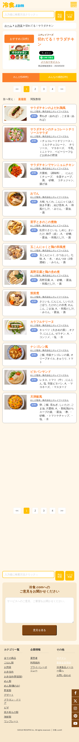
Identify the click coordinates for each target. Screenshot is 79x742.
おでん (34, 193)
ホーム (8, 25)
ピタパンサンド (40, 371)
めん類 (7, 681)
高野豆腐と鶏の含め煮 (45, 271)
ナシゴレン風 (39, 346)
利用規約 (35, 662)
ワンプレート (11, 721)
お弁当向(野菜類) (13, 676)
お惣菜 (19, 25)
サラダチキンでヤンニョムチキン (52, 164)
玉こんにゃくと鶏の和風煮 (48, 246)
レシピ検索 (70, 15)
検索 (60, 15)
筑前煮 (34, 293)
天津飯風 (36, 396)
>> (61, 89)
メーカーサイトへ (50, 62)
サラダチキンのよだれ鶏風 (48, 107)
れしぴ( (20, 77)
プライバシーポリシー (38, 669)
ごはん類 (9, 662)
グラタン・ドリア (12, 701)
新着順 (22, 99)
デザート (9, 695)
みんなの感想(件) (58, 77)
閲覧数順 (35, 99)
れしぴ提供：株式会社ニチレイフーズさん (49, 111)
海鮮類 (7, 716)
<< (17, 89)
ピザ (6, 707)
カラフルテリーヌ (42, 321)
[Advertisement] (39, 464)
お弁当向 (9, 671)
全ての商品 (10, 658)
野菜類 (7, 690)
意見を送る (39, 630)
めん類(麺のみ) (12, 685)
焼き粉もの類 (11, 712)
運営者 (33, 658)
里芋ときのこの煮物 (43, 221)
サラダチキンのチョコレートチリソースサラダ (52, 131)
